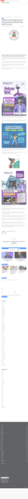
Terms (18, 250)
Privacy (17, 250)
